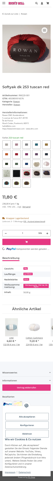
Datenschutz (25, 472)
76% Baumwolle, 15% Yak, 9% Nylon (36, 286)
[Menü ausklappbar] (3, 2)
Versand (26, 206)
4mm (26, 279)
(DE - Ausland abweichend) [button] (34, 221)
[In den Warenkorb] (4, 23)
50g (25, 268)
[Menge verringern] (6, 233)
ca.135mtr (28, 274)
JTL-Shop (31, 477)
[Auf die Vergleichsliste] (44, 30)
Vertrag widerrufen (26, 387)
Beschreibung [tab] (10, 258)
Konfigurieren (27, 425)
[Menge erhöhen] (47, 233)
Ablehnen (27, 433)
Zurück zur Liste (11, 13)
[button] (36, 3)
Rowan (16, 101)
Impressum (10, 472)
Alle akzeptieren (27, 416)
